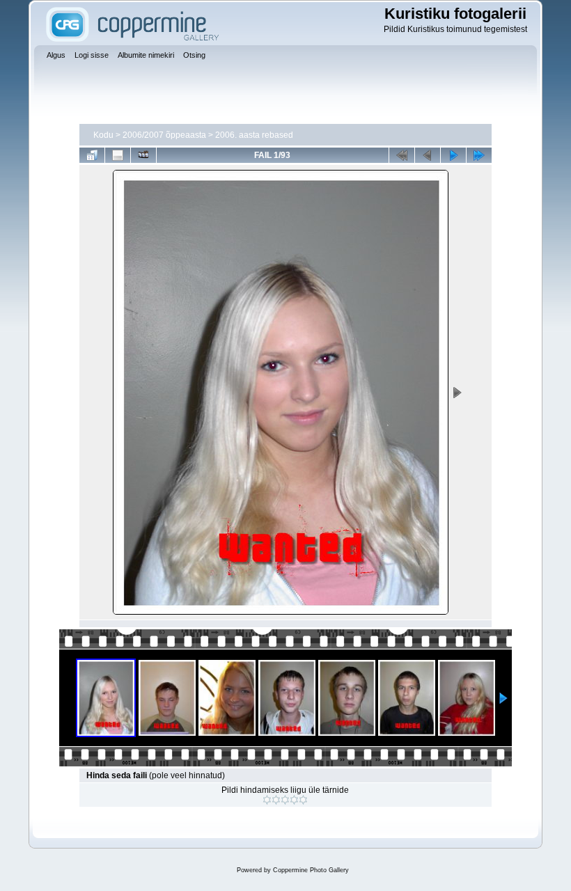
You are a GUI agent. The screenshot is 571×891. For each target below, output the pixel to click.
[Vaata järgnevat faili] (453, 155)
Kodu (103, 135)
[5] (303, 800)
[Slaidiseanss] (143, 155)
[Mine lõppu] (479, 155)
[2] (276, 800)
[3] (285, 800)
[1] (267, 800)
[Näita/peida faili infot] (117, 155)
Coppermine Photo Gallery (311, 870)
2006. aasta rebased (254, 135)
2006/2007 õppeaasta (164, 135)
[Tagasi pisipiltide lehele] (91, 155)
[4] (294, 800)
